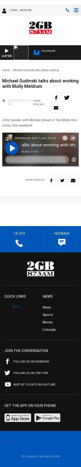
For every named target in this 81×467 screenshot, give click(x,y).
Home (5, 70)
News (47, 307)
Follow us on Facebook (31, 361)
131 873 (67, 10)
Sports (48, 315)
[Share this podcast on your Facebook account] (56, 98)
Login (13, 10)
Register (26, 10)
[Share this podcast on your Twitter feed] (67, 98)
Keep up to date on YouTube (34, 384)
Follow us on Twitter (31, 373)
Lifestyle (49, 330)
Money (48, 322)
